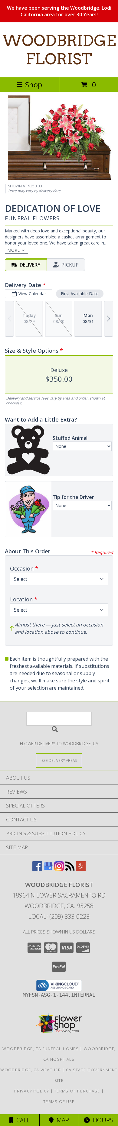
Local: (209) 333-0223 (59, 916)
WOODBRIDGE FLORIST (59, 49)
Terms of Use (59, 1101)
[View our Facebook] (37, 869)
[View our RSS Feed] (70, 869)
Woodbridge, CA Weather (30, 1070)
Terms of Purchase (77, 1091)
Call (21, 1120)
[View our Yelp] (81, 869)
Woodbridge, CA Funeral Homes (40, 1048)
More (13, 250)
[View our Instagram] (59, 869)
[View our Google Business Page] (48, 869)
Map (61, 1120)
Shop (33, 84)
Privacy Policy (31, 1091)
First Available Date (80, 293)
